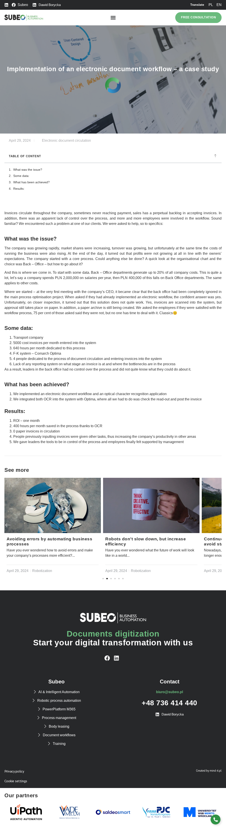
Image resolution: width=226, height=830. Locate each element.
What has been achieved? (31, 182)
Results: (18, 188)
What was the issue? (27, 169)
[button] (113, 17)
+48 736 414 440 (169, 703)
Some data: (21, 176)
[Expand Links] (215, 819)
